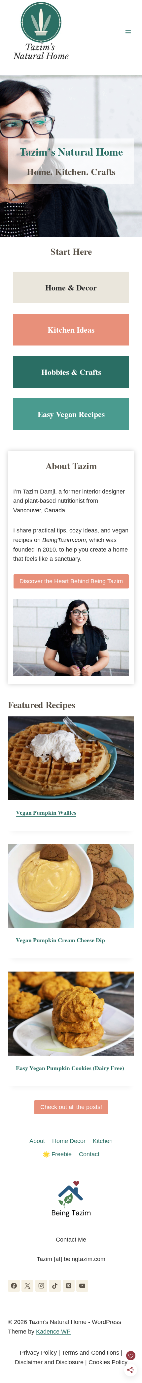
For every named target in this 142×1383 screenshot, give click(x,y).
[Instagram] (41, 1286)
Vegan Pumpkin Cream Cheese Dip (60, 940)
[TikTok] (55, 1286)
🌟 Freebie (57, 1154)
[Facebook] (14, 1286)
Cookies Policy (108, 1362)
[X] (27, 1286)
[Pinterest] (69, 1286)
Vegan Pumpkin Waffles (46, 812)
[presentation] (71, 758)
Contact (89, 1154)
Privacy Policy (38, 1352)
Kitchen (103, 1141)
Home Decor (69, 1141)
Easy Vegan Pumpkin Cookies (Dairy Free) (70, 1068)
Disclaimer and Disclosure (49, 1362)
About (37, 1141)
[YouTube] (82, 1286)
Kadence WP (53, 1331)
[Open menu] (128, 32)
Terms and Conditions (90, 1352)
